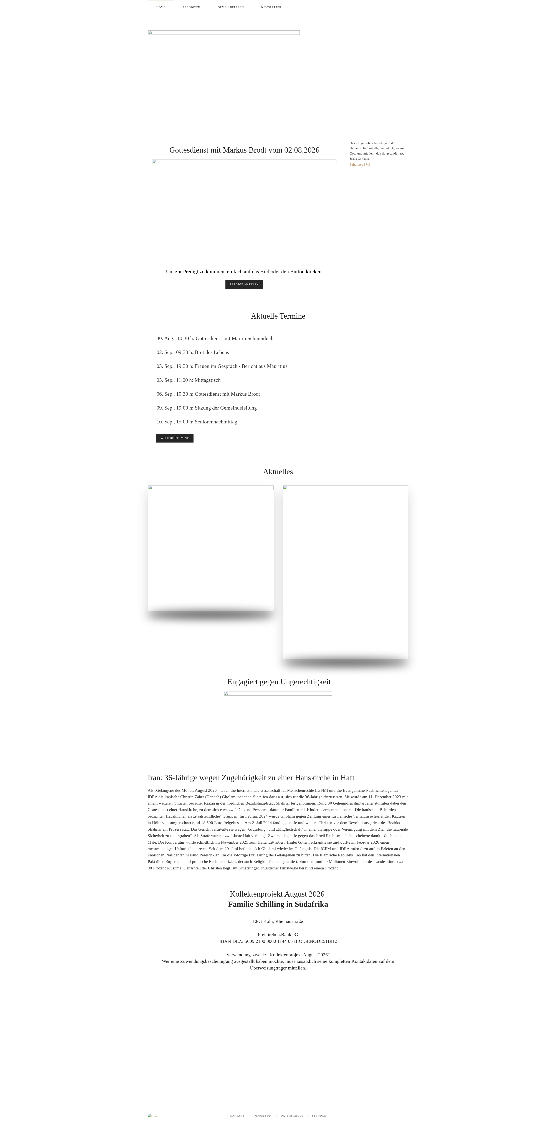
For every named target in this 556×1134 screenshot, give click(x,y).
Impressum (262, 1115)
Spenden (319, 1115)
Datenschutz (292, 1115)
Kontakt (237, 1115)
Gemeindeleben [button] (231, 7)
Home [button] (160, 7)
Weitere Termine (175, 438)
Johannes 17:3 (360, 164)
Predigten (191, 7)
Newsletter (271, 7)
